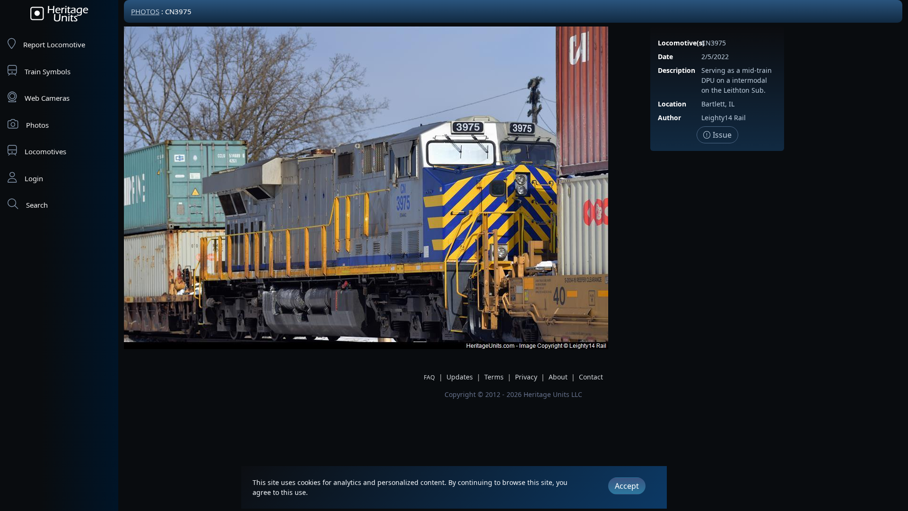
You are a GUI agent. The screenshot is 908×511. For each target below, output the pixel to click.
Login (34, 178)
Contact (591, 376)
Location (672, 103)
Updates (459, 376)
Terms (494, 376)
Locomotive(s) (681, 42)
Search (37, 205)
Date (665, 56)
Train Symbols (47, 71)
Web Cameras (47, 98)
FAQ (429, 377)
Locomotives (45, 151)
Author (669, 117)
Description (676, 70)
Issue (721, 135)
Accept (627, 486)
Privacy (526, 376)
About (558, 376)
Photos (37, 125)
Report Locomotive (54, 44)
